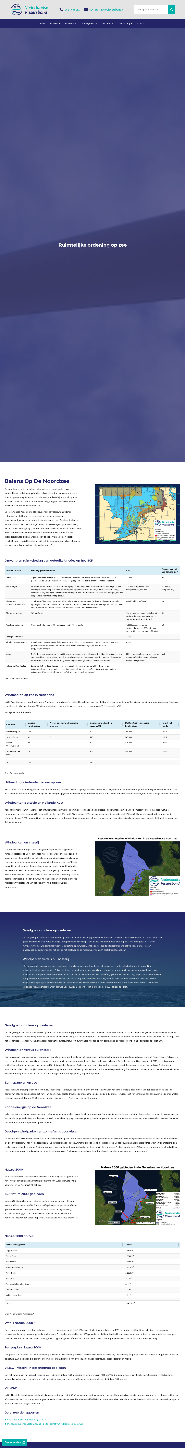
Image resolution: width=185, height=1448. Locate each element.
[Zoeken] (171, 9)
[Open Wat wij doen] (96, 23)
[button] (25, 724)
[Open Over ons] (76, 23)
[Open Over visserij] (132, 23)
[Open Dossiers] (112, 23)
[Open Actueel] (59, 23)
